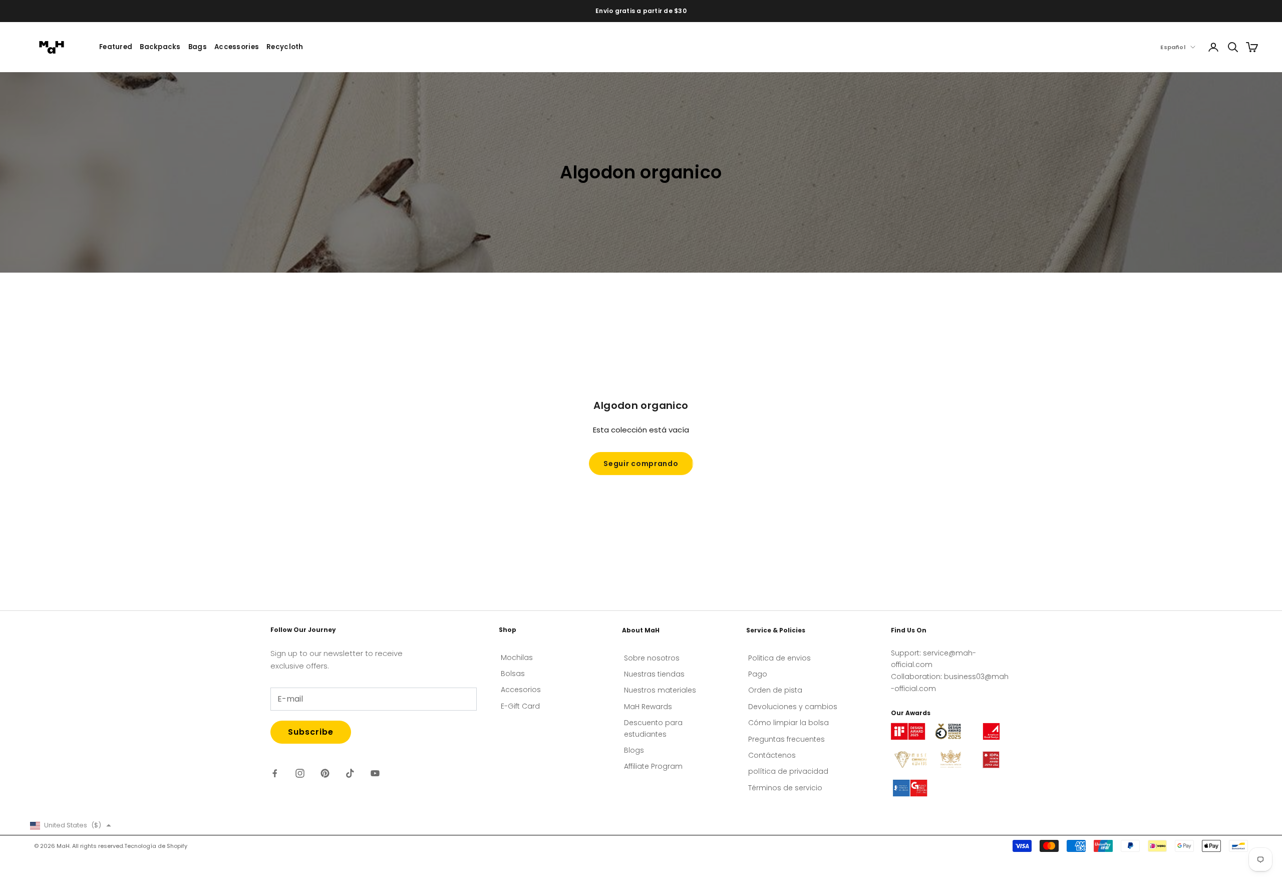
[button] (70, 825)
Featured (115, 47)
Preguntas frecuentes (786, 739)
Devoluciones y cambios (792, 707)
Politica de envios (779, 658)
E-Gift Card (520, 706)
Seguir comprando (640, 464)
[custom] (274, 773)
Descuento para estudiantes (653, 728)
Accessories (236, 47)
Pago (757, 674)
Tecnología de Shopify (155, 846)
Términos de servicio (785, 788)
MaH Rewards (648, 707)
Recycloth (284, 47)
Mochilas (517, 657)
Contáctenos (772, 755)
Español (1172, 47)
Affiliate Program (653, 766)
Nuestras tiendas (654, 674)
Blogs (634, 750)
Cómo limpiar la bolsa (788, 723)
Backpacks (160, 47)
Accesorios (521, 690)
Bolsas (513, 674)
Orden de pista (775, 690)
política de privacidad (788, 771)
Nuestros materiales (660, 690)
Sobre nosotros (652, 658)
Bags (197, 47)
